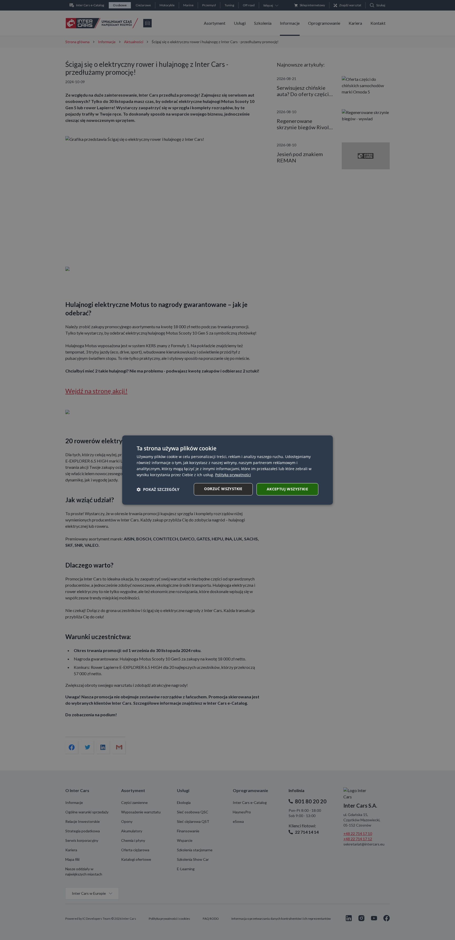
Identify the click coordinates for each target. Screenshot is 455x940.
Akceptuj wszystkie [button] (287, 488)
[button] (158, 489)
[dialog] (227, 470)
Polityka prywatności (233, 474)
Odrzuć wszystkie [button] (223, 488)
